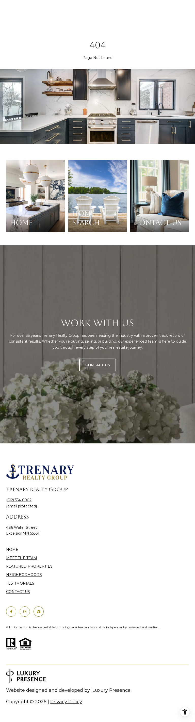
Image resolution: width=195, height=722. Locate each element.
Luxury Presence (111, 690)
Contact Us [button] (97, 365)
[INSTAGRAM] (25, 611)
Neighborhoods (24, 574)
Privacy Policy (66, 701)
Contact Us (18, 592)
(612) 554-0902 (18, 500)
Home (12, 549)
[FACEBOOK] (11, 611)
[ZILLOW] (39, 611)
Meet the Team (21, 558)
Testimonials (20, 583)
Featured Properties (29, 566)
